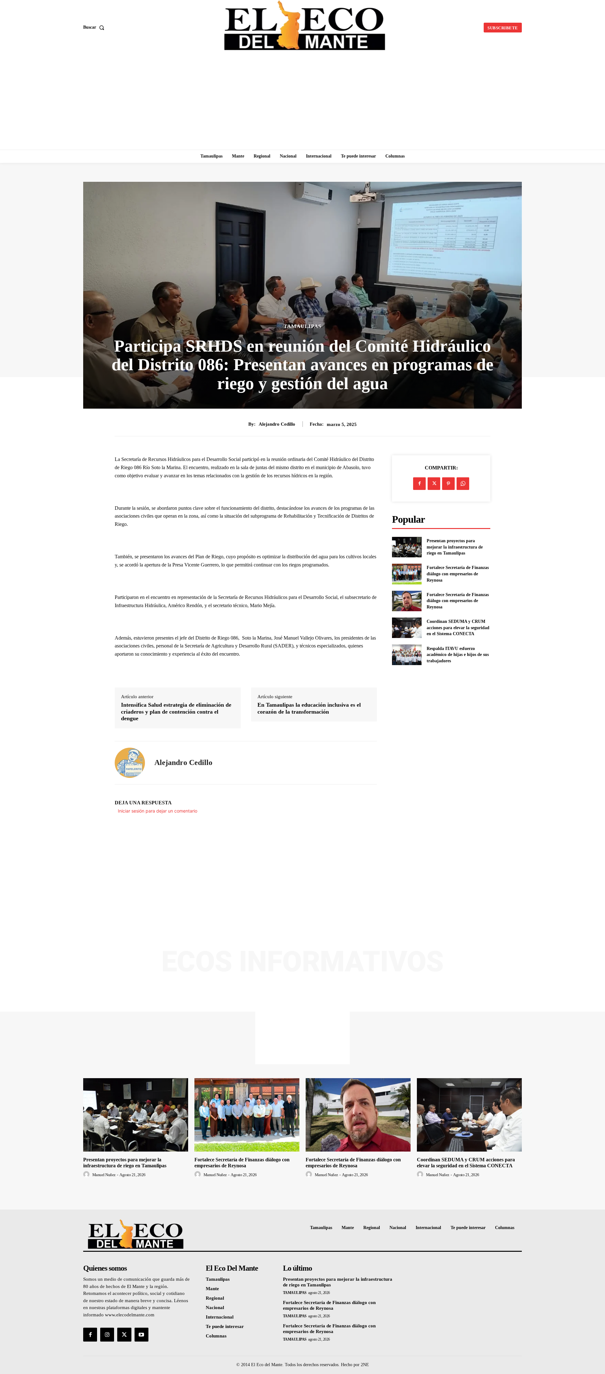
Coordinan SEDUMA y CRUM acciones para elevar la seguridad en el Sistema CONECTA (458, 627)
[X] (434, 483)
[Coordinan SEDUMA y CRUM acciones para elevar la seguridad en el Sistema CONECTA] (406, 628)
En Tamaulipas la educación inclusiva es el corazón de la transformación (309, 708)
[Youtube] (141, 1335)
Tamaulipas (302, 326)
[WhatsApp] (463, 483)
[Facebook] (419, 483)
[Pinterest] (448, 483)
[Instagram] (107, 1335)
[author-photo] (87, 1174)
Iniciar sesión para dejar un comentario (157, 810)
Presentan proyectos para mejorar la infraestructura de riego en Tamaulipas (455, 546)
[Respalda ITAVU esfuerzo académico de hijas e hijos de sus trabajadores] (406, 654)
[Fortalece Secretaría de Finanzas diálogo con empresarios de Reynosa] (406, 574)
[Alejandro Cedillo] (130, 763)
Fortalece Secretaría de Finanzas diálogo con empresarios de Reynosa (458, 573)
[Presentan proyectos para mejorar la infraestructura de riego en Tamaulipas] (406, 547)
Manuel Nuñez (104, 1174)
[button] (95, 27)
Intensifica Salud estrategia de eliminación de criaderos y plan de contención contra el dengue (176, 711)
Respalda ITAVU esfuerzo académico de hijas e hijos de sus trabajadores (458, 654)
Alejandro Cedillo (277, 424)
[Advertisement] (302, 102)
